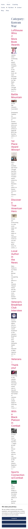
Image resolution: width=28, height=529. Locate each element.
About (8, 4)
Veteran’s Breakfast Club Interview (16, 306)
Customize (14, 522)
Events (3, 7)
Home (2, 4)
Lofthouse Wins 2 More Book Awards (17, 37)
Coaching (15, 4)
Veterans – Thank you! (16, 363)
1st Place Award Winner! (15, 145)
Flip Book (11, 7)
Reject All (14, 526)
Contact (19, 7)
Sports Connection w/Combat (17, 475)
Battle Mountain (16, 96)
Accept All (14, 518)
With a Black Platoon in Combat (15, 418)
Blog (2, 10)
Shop (7, 10)
